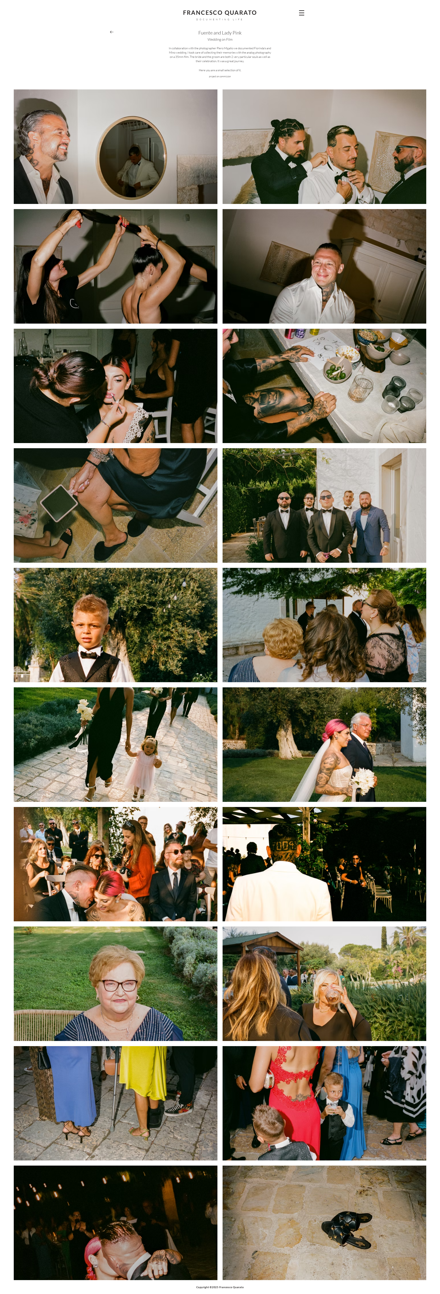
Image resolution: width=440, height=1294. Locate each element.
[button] (301, 12)
